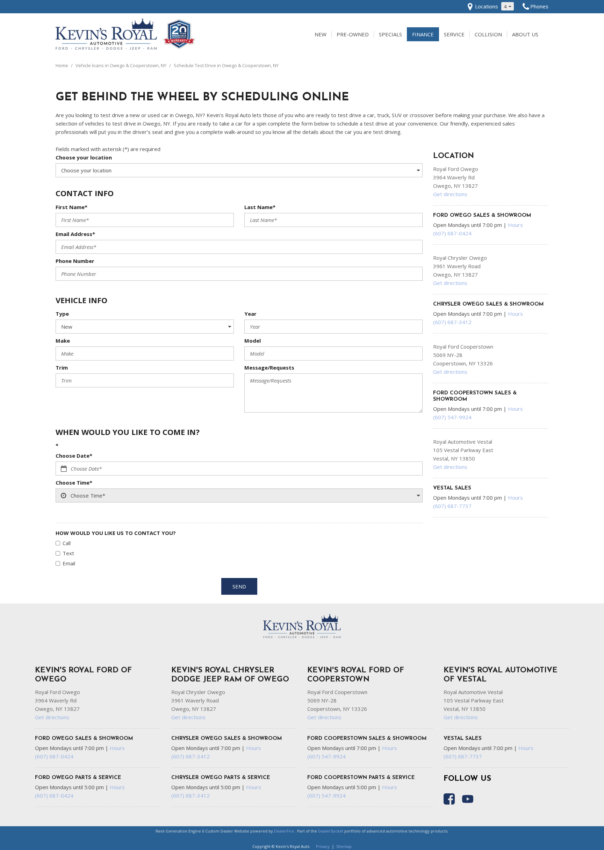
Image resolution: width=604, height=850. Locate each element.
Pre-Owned (353, 34)
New (320, 34)
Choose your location (84, 157)
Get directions (450, 194)
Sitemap (344, 846)
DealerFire (284, 831)
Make (63, 340)
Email (69, 563)
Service (454, 34)
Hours (515, 224)
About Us (525, 34)
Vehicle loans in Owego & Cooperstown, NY (121, 65)
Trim (62, 367)
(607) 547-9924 (452, 417)
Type (62, 313)
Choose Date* (74, 455)
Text (68, 553)
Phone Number (75, 260)
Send (239, 586)
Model (252, 340)
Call (67, 543)
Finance (423, 34)
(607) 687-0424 (452, 233)
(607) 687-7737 (452, 505)
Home (62, 65)
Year (250, 313)
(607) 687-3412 (452, 322)
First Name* (71, 206)
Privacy (323, 846)
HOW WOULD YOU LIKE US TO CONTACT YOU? (116, 532)
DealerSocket (330, 831)
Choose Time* (74, 482)
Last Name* (259, 206)
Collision (488, 34)
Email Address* (75, 233)
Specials (390, 34)
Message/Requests (269, 367)
